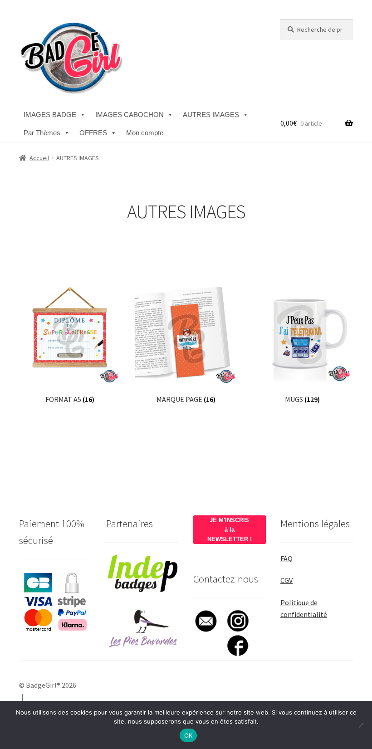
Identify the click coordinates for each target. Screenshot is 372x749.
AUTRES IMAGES (211, 114)
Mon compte (144, 133)
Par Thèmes (42, 133)
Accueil (39, 158)
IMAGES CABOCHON (129, 114)
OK (188, 735)
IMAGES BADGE (50, 114)
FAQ (286, 558)
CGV (286, 580)
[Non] (360, 724)
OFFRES (93, 133)
